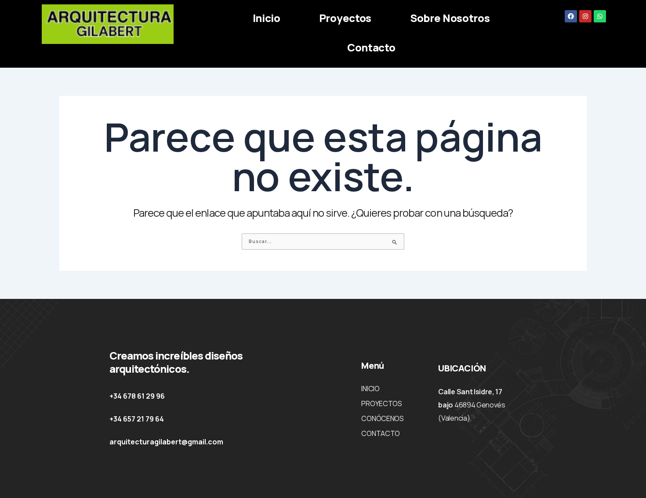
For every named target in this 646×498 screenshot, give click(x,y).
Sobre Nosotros (450, 18)
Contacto (371, 47)
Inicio (266, 18)
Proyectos (345, 18)
